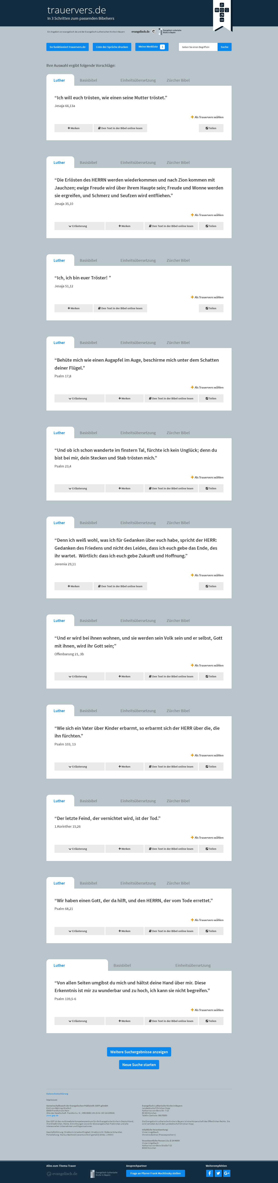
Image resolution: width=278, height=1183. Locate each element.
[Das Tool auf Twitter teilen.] (218, 1176)
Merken (75, 128)
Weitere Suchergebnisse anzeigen (139, 1051)
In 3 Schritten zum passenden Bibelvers (80, 18)
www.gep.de (52, 1115)
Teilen (212, 128)
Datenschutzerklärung (57, 1093)
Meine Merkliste (151, 47)
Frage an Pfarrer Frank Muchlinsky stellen (155, 1173)
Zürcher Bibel (178, 80)
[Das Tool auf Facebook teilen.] (209, 1176)
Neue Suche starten (139, 1064)
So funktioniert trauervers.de (67, 47)
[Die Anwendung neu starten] (223, 30)
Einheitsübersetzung (138, 80)
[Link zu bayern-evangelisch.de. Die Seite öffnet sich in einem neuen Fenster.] (171, 34)
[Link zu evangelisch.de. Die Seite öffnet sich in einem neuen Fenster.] (144, 34)
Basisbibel (88, 80)
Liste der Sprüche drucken (112, 47)
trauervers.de (76, 9)
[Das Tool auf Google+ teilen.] (226, 1176)
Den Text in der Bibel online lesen (121, 128)
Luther (59, 80)
